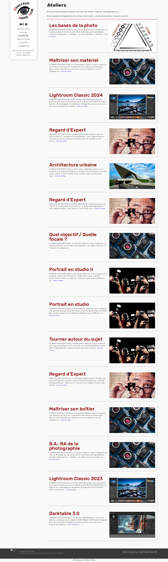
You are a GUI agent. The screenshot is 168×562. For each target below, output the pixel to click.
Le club (23, 32)
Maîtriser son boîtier (72, 409)
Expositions (23, 39)
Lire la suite (66, 71)
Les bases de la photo (73, 25)
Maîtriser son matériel (73, 60)
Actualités (23, 29)
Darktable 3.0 (64, 513)
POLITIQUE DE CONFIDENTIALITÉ (140, 552)
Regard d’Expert (67, 130)
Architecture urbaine (73, 165)
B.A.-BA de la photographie (64, 446)
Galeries (23, 42)
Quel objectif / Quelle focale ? (73, 237)
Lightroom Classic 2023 (76, 478)
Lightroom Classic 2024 (76, 95)
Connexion (23, 46)
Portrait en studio (69, 304)
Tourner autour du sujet (75, 339)
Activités (23, 36)
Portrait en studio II (71, 269)
